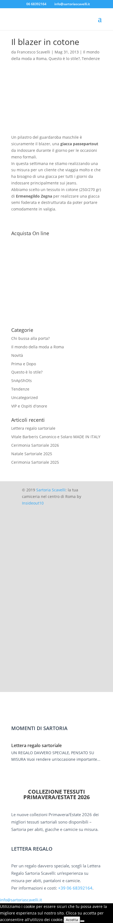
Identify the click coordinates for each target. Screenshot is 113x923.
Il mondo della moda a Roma (37, 346)
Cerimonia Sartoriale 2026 (35, 445)
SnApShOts (21, 380)
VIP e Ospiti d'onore (29, 406)
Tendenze (91, 58)
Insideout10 (33, 503)
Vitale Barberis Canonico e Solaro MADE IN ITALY (55, 436)
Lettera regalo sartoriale (33, 428)
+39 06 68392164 (75, 888)
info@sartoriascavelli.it (21, 899)
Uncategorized (24, 397)
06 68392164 (36, 4)
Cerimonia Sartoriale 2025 (35, 462)
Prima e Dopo (23, 363)
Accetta (72, 919)
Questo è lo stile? (64, 58)
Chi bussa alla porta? (30, 338)
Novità (17, 355)
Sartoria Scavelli (51, 489)
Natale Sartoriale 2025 (31, 453)
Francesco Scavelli (33, 52)
